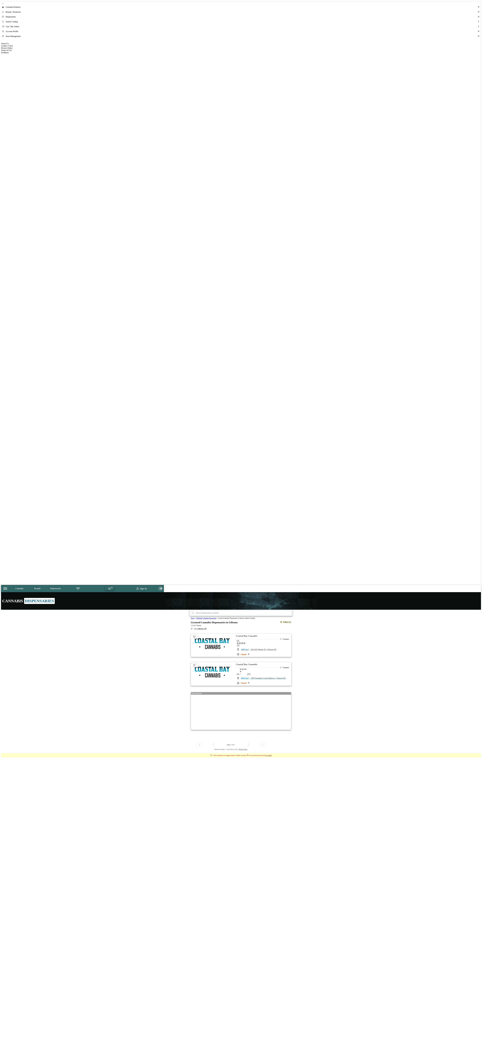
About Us (5, 43)
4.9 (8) (241, 643)
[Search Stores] (78, 588)
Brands (37, 588)
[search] (193, 613)
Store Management (13, 36)
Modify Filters (243, 749)
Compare (286, 639)
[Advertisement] (241, 712)
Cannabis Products (13, 7)
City (200, 629)
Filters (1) (287, 622)
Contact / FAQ (7, 46)
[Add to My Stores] (194, 637)
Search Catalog (12, 22)
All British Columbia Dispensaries (206, 618)
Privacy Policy (7, 48)
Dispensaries (11, 17)
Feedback (5, 53)
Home (192, 618)
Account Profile (12, 31)
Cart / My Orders (12, 26)
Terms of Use (6, 50)
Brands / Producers (13, 12)
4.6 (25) (243, 674)
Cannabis (19, 588)
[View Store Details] (212, 646)
